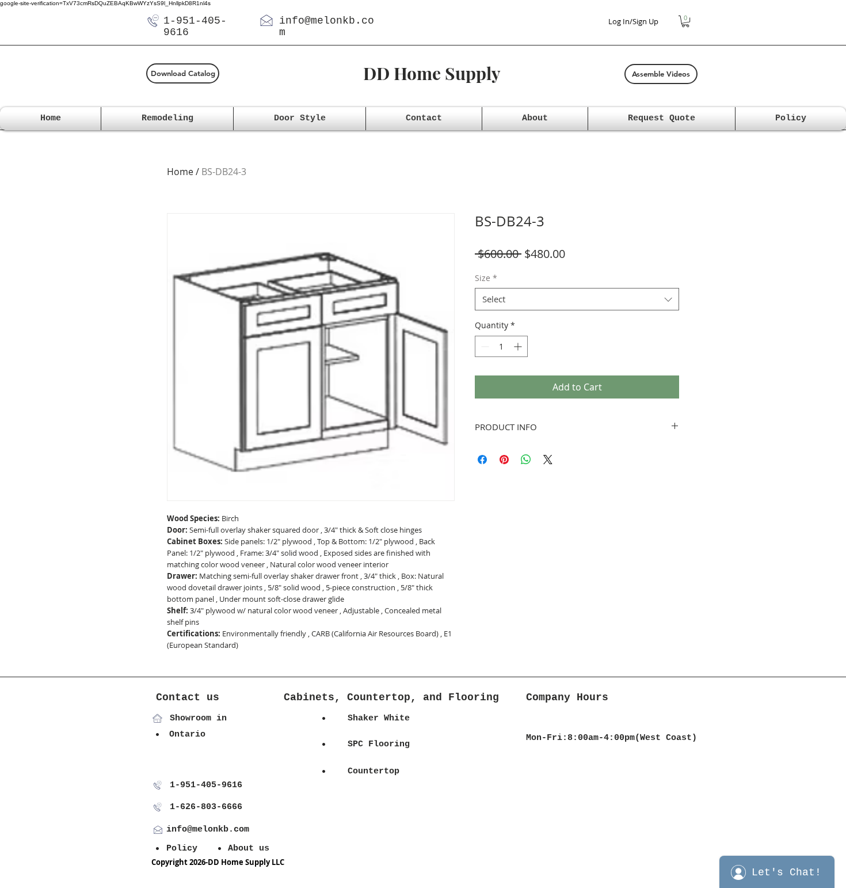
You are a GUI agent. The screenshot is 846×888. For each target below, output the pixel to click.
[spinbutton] (501, 346)
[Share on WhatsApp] (526, 459)
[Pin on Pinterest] (504, 459)
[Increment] (519, 346)
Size (486, 277)
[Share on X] (548, 459)
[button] (685, 21)
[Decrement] (484, 346)
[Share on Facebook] (482, 459)
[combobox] (577, 299)
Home (180, 171)
